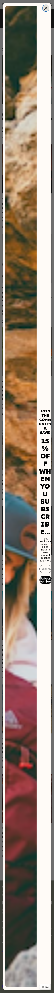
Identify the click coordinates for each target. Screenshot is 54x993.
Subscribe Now (46, 579)
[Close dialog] (45, 8)
